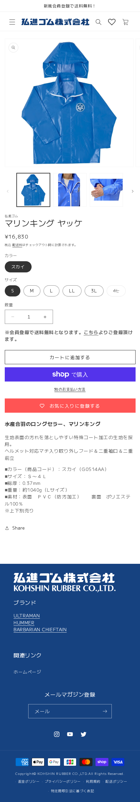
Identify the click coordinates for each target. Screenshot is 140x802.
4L (118, 291)
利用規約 (93, 781)
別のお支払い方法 (70, 389)
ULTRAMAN (27, 615)
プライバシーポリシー (63, 781)
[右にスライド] (132, 191)
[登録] (105, 711)
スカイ (18, 266)
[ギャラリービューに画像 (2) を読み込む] (70, 190)
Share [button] (18, 528)
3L (94, 290)
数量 (9, 304)
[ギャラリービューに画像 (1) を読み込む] (33, 190)
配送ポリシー (116, 781)
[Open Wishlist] (112, 22)
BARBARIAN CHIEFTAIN (40, 629)
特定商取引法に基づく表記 (72, 790)
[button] (12, 22)
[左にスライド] (7, 191)
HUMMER (24, 622)
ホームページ (27, 672)
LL (72, 290)
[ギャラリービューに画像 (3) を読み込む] (106, 190)
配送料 (17, 245)
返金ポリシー (29, 781)
